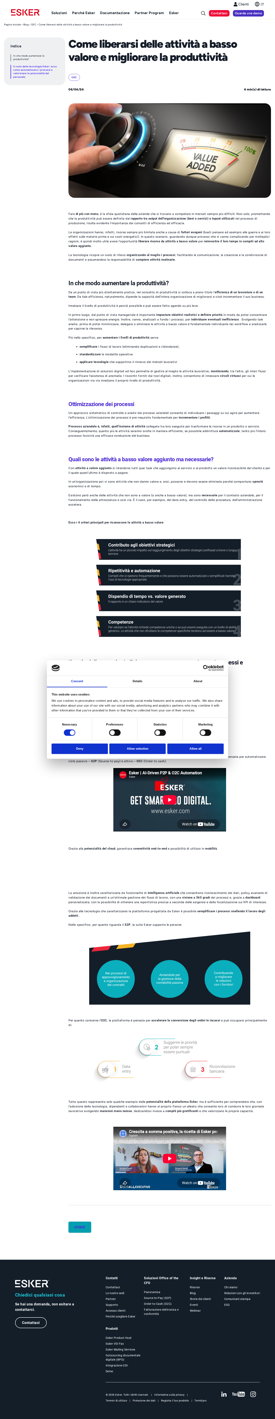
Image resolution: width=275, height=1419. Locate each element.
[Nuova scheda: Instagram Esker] (253, 1394)
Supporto (112, 1304)
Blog (26, 24)
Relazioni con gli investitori (242, 1293)
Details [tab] (138, 681)
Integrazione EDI (117, 1365)
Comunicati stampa (237, 1299)
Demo (109, 1371)
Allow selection (137, 748)
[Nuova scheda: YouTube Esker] (239, 1394)
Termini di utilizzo (116, 1400)
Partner (111, 1299)
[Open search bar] (203, 13)
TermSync (200, 1400)
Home (79, 1227)
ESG (227, 1304)
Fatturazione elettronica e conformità (161, 1311)
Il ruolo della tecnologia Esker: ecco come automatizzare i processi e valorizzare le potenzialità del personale (35, 71)
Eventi (194, 1304)
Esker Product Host (119, 1337)
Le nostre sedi (115, 1293)
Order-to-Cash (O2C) (158, 1303)
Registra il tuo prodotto (175, 1400)
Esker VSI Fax (115, 1343)
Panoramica (152, 1292)
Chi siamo (231, 1287)
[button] (259, 5)
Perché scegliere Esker (120, 1316)
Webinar (195, 1310)
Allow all (195, 748)
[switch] (115, 732)
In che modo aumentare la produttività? (28, 57)
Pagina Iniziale (12, 24)
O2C (33, 24)
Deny (79, 748)
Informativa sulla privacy (169, 1394)
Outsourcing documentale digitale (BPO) (123, 1357)
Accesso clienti (116, 1310)
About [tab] (197, 681)
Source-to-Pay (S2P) (157, 1298)
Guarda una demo (248, 13)
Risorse (195, 1287)
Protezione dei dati (144, 1400)
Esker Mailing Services (120, 1349)
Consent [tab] (77, 681)
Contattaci (219, 13)
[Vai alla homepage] (32, 1284)
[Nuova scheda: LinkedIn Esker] (224, 1394)
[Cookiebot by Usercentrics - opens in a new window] (206, 668)
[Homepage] (25, 14)
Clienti (243, 4)
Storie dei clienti (200, 1299)
